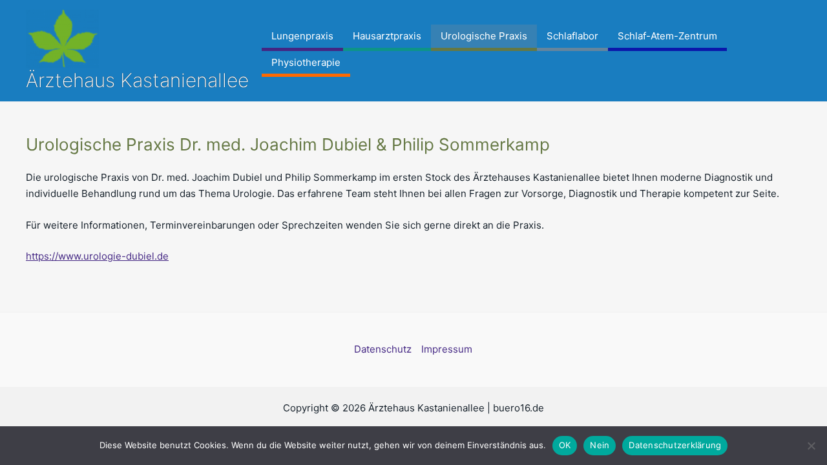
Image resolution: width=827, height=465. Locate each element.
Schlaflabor (572, 36)
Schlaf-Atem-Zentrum (667, 36)
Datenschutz (383, 349)
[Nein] (810, 445)
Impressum (446, 349)
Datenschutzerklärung (675, 445)
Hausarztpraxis (387, 36)
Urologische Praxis (484, 36)
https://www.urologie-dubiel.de (97, 256)
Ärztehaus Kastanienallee (137, 80)
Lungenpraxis (302, 36)
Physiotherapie (305, 62)
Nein (599, 445)
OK (565, 445)
